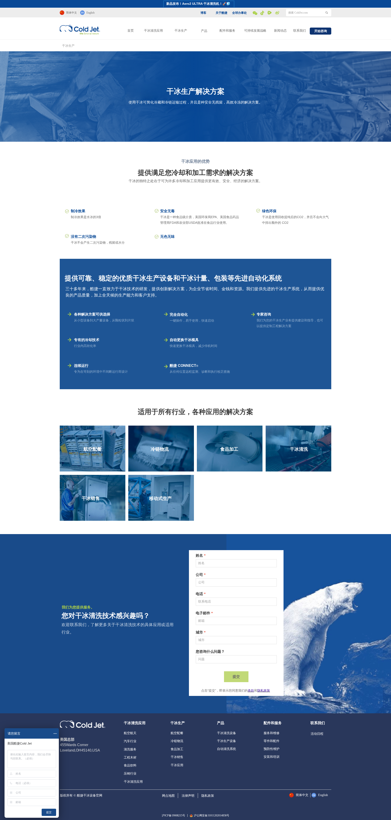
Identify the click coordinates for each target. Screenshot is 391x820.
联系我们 (299, 30)
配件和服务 (227, 30)
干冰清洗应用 (153, 30)
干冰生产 (180, 30)
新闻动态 (280, 30)
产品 (204, 31)
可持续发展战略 (255, 30)
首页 (130, 30)
